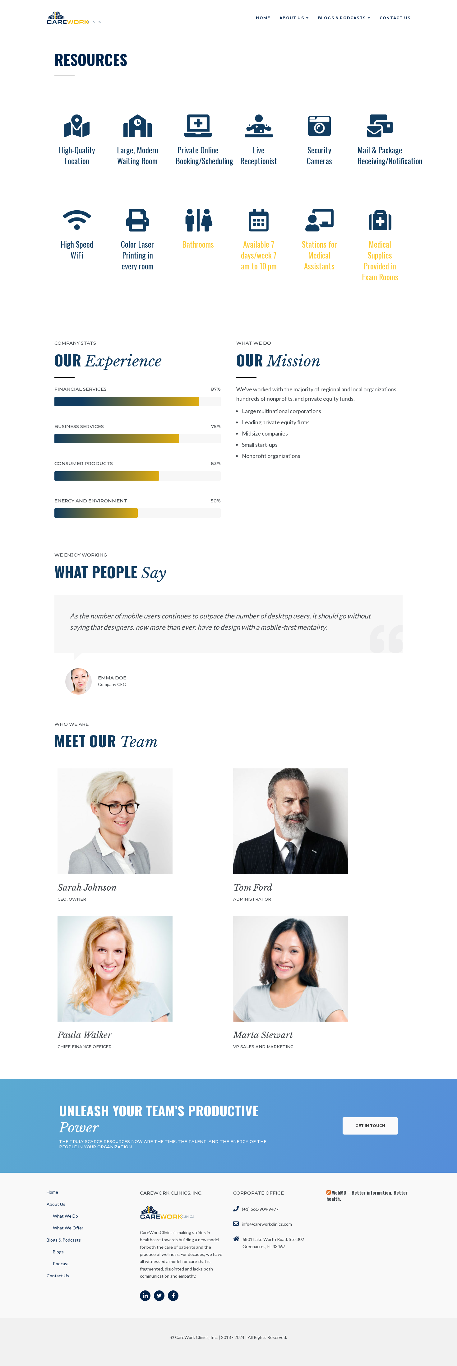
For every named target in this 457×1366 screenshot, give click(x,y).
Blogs (58, 1251)
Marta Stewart (263, 1035)
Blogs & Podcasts (342, 18)
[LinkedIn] (145, 1295)
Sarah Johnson (87, 887)
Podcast (61, 1263)
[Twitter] (159, 1295)
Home (263, 18)
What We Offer (68, 1227)
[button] (370, 1126)
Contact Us (395, 18)
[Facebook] (173, 1295)
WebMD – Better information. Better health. (367, 1195)
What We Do (65, 1216)
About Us (291, 18)
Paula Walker (85, 1035)
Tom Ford (252, 887)
